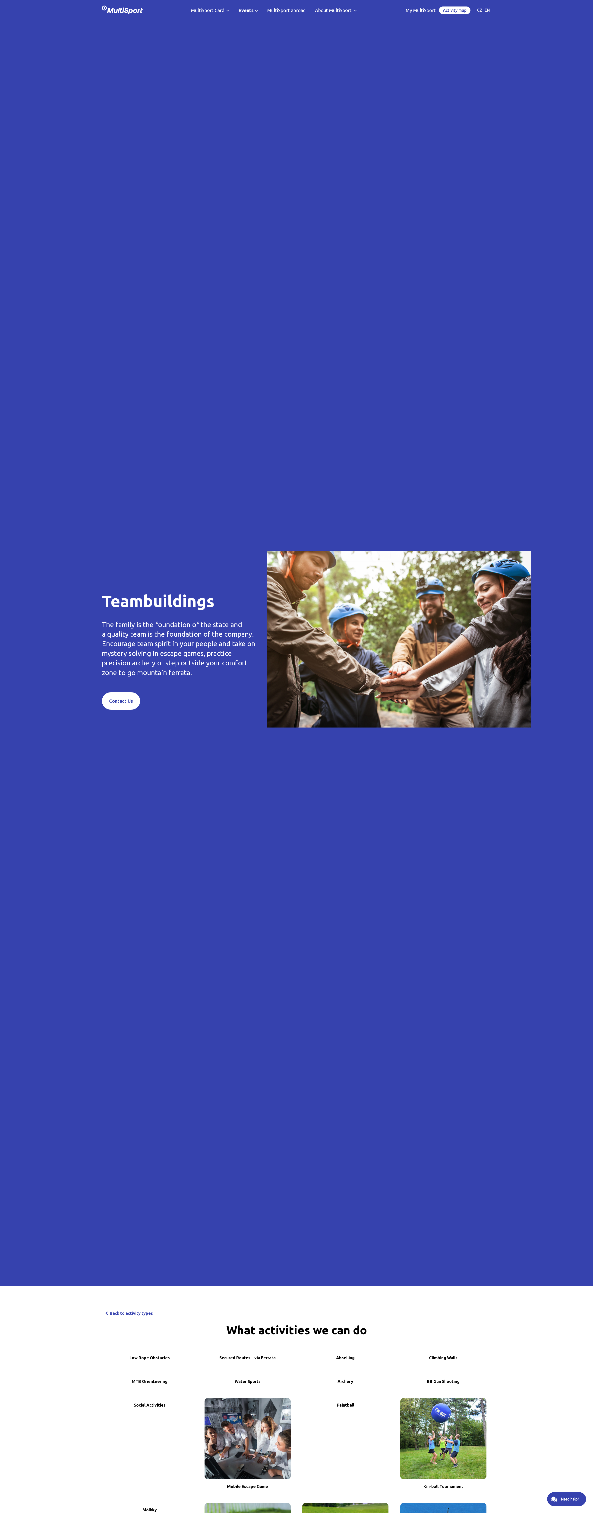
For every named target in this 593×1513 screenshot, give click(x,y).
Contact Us (121, 701)
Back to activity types (131, 1313)
